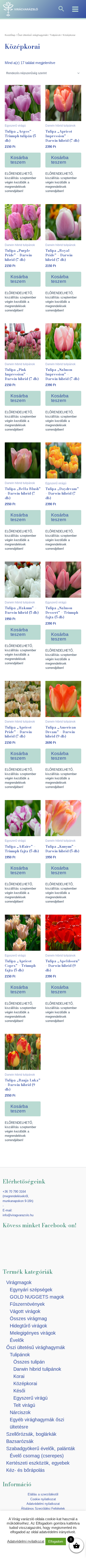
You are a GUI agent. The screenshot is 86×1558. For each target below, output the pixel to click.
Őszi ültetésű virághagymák (32, 35)
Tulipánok (55, 35)
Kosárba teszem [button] (19, 160)
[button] (61, 9)
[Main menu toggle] (75, 9)
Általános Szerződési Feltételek (43, 1508)
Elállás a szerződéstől (43, 1494)
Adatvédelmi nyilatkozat (43, 1504)
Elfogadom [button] (55, 1541)
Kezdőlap (10, 35)
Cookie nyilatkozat (43, 1499)
